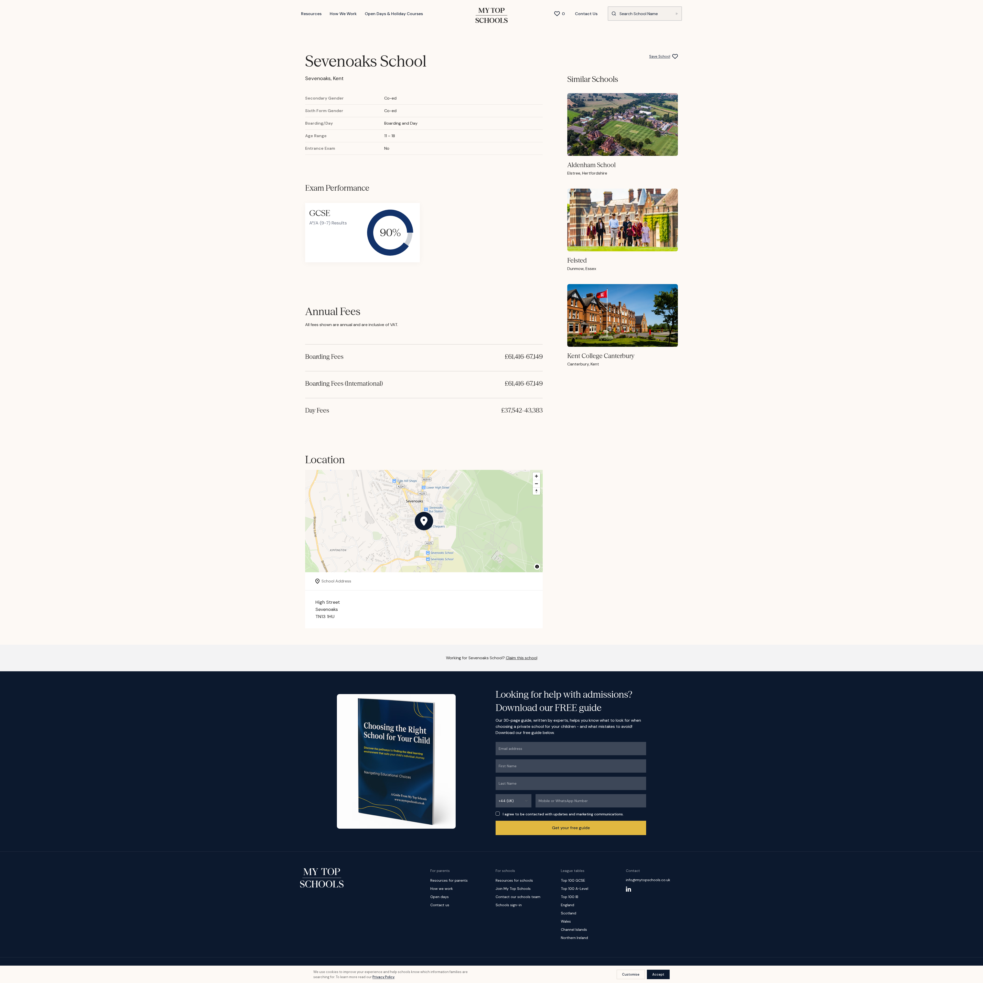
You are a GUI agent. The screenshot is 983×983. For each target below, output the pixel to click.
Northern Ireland (574, 937)
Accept (658, 974)
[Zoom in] (536, 476)
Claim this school (521, 658)
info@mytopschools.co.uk (648, 880)
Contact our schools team (518, 896)
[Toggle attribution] (537, 567)
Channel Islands (574, 929)
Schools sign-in (509, 905)
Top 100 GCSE (573, 880)
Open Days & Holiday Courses (394, 13)
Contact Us (586, 13)
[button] (424, 521)
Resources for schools (514, 880)
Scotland (568, 913)
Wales (566, 921)
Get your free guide (571, 827)
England (567, 905)
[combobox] (513, 800)
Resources (311, 13)
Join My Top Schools (513, 888)
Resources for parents (449, 880)
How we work (441, 888)
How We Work (343, 13)
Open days (439, 896)
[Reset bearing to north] (536, 491)
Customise (630, 974)
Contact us (439, 905)
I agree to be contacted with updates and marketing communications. (563, 814)
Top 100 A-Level (574, 888)
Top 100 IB (569, 896)
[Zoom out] (536, 483)
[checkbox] (498, 814)
